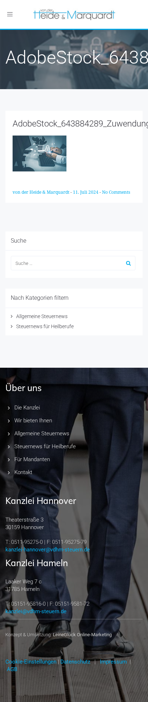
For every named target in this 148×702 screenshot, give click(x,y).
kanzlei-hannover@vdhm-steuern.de (47, 549)
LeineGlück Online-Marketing (82, 634)
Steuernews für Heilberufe (45, 326)
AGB (12, 669)
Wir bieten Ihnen (33, 420)
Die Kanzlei (27, 407)
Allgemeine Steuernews (42, 316)
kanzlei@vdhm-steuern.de (35, 611)
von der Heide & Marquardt (41, 192)
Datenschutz (75, 662)
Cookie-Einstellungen (30, 662)
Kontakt (23, 472)
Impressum (113, 662)
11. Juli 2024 (86, 192)
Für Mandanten (32, 459)
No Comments (116, 192)
